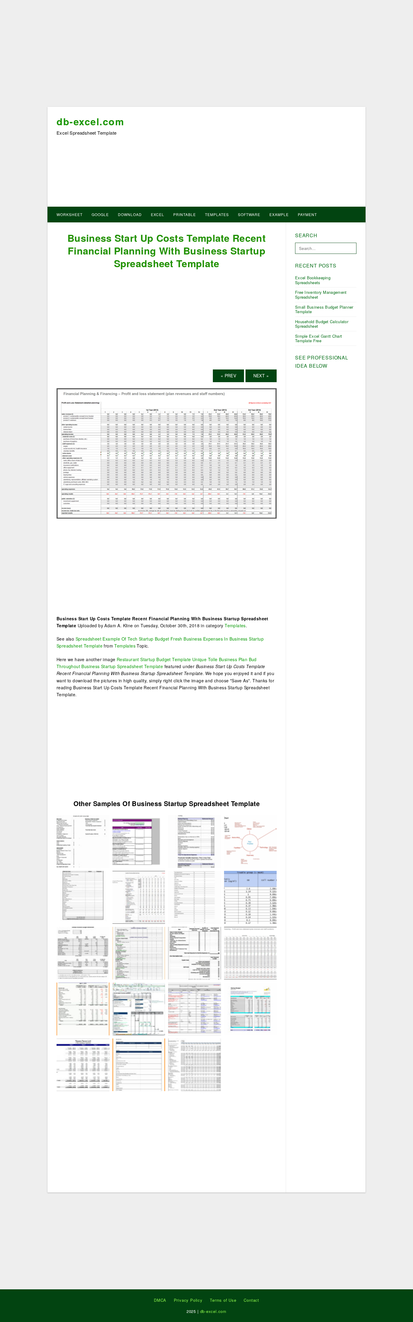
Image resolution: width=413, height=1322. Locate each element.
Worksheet (70, 214)
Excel (157, 214)
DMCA (160, 1300)
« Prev (228, 375)
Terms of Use (223, 1300)
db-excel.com (90, 121)
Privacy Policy (188, 1300)
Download (130, 214)
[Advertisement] (206, 55)
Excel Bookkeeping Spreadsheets (312, 280)
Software (249, 214)
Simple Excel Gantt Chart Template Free (318, 338)
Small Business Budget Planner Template (324, 309)
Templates (217, 214)
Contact (251, 1300)
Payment (307, 214)
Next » (261, 375)
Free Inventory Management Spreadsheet (321, 294)
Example (279, 214)
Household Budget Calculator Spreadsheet (321, 324)
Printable (184, 214)
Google (100, 214)
